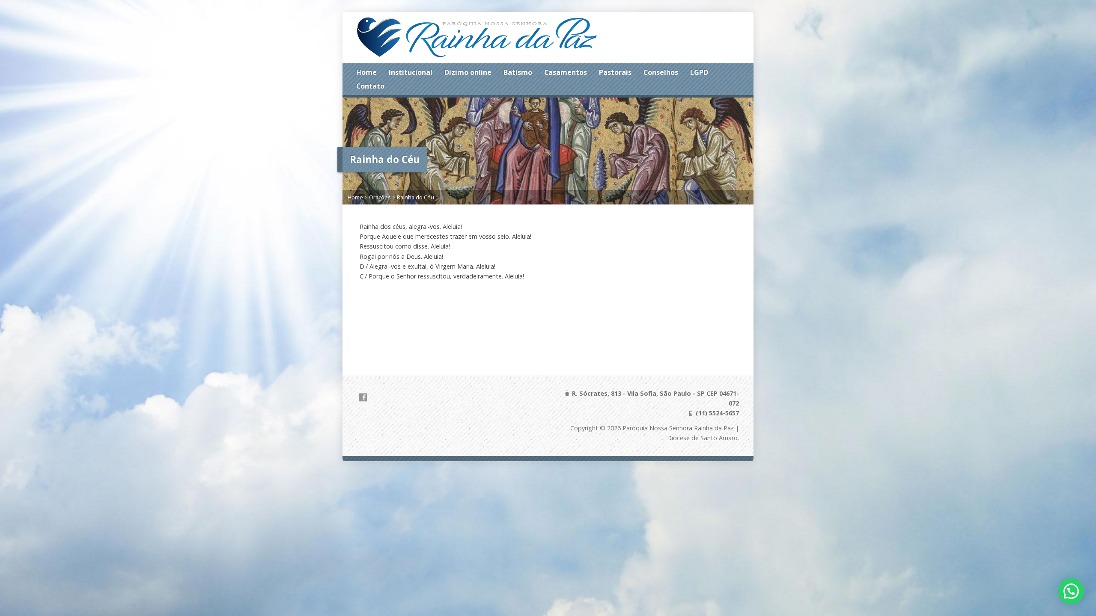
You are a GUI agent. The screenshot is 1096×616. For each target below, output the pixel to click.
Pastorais (615, 72)
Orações (380, 197)
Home (366, 72)
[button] (1071, 591)
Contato (370, 86)
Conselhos (660, 72)
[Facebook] (363, 397)
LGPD (699, 72)
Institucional (410, 72)
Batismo (517, 72)
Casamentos (565, 72)
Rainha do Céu (415, 197)
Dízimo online (467, 72)
